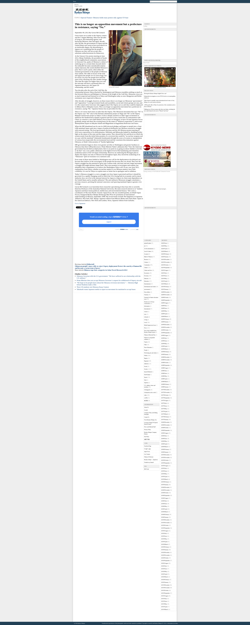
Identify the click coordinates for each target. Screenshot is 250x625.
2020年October (164, 297)
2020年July (164, 305)
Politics (146, 355)
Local (145, 322)
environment (147, 289)
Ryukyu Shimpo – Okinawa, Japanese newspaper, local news (89, 11)
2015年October (164, 460)
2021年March (164, 284)
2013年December (165, 520)
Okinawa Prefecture (148, 457)
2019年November (165, 327)
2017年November (165, 392)
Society (146, 369)
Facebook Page (147, 446)
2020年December (165, 292)
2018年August (164, 368)
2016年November (165, 425)
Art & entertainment (148, 248)
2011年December (165, 585)
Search (151, 1)
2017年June (164, 406)
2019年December (165, 324)
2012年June (164, 568)
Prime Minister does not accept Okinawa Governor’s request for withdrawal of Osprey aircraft (109, 280)
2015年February (165, 482)
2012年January (164, 582)
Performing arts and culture (150, 353)
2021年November (165, 262)
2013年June (164, 536)
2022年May (164, 246)
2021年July (164, 273)
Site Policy (146, 436)
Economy (146, 275)
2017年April (164, 411)
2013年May (164, 539)
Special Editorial (148, 372)
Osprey (146, 342)
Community (147, 265)
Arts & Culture (147, 251)
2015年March (164, 479)
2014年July (164, 501)
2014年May (164, 506)
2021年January (164, 289)
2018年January (164, 387)
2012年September (165, 560)
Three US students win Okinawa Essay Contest (93, 287)
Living (145, 319)
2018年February (165, 384)
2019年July (164, 338)
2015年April (164, 476)
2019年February (165, 351)
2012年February (165, 579)
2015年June (164, 471)
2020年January (164, 322)
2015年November (165, 457)
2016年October (164, 427)
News (145, 328)
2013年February (165, 547)
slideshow (146, 363)
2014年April (164, 509)
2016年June (164, 438)
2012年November (165, 555)
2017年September (165, 398)
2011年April (164, 606)
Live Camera (147, 454)
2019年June (164, 341)
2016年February (165, 449)
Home (74, 1)
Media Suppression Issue (150, 325)
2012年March (164, 577)
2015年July (164, 468)
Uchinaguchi (147, 389)
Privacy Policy (147, 429)
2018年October (164, 362)
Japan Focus (147, 451)
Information (147, 306)
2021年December (165, 259)
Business (146, 259)
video (145, 395)
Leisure (146, 311)
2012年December (165, 552)
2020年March (164, 316)
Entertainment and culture (150, 286)
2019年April (164, 346)
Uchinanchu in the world (150, 392)
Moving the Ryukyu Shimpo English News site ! (155, 93)
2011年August (164, 596)
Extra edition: (147, 292)
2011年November (165, 587)
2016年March (164, 446)
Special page (147, 374)
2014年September (165, 495)
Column (146, 262)
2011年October (164, 590)
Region (145, 358)
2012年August (164, 563)
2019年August (164, 335)
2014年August (164, 498)
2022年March (164, 251)
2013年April (164, 541)
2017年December (165, 389)
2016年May (164, 441)
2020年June (164, 308)
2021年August (164, 270)
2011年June (164, 601)
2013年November (165, 522)
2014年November (165, 490)
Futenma (146, 294)
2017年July (164, 403)
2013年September (165, 528)
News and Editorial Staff (150, 427)
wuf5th (145, 398)
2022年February (165, 254)
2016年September (165, 430)
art (144, 246)
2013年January (164, 549)
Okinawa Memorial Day (149, 335)
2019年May (164, 343)
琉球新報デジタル (124, 229)
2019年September (165, 332)
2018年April (164, 379)
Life (145, 314)
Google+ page (147, 449)
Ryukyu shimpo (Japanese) (151, 459)
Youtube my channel (149, 462)
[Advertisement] (141, 8)
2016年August (164, 433)
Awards (146, 410)
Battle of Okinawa (148, 256)
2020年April (164, 313)
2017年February (165, 417)
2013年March (164, 544)
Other (145, 344)
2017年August (164, 400)
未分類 (146, 400)
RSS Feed (146, 469)
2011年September (165, 593)
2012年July (164, 566)
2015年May (164, 474)
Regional (146, 361)
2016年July (164, 436)
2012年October (164, 558)
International (147, 309)
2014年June (164, 503)
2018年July (164, 370)
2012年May (164, 571)
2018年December (165, 357)
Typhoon (146, 382)
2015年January (164, 484)
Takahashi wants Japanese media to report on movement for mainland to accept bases (106, 289)
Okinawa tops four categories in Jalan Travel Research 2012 (105, 270)
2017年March (164, 414)
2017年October (164, 395)
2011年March (164, 609)
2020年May (164, 311)
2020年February (165, 319)
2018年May (164, 376)
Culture (146, 267)
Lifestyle (146, 317)
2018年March (164, 381)
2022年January (164, 256)
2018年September (165, 365)
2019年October (164, 330)
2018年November (165, 360)
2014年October (164, 492)
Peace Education (148, 347)
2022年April (164, 248)
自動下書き (147, 439)
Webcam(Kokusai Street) (160, 87)
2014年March (164, 511)
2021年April (164, 281)
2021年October (164, 265)
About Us (146, 407)
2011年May (164, 604)
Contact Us (146, 417)
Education (146, 281)
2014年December (165, 487)
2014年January (164, 517)
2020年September (165, 300)
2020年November (165, 294)
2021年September (165, 267)
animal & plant (147, 243)
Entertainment (147, 284)
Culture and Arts (148, 270)
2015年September (165, 463)
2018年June (164, 373)
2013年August (164, 531)
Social (145, 366)
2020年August (164, 303)
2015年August (164, 465)
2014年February (165, 514)
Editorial (146, 278)
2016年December (165, 422)
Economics (146, 273)
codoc (137, 229)
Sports (145, 377)
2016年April (164, 444)
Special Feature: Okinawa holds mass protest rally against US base (104, 18)
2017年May (164, 408)
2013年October (164, 525)
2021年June (164, 275)
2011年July (164, 598)
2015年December (165, 454)
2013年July (164, 533)
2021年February (165, 286)
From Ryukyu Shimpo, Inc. (150, 420)
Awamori (146, 254)
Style (145, 380)
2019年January (164, 354)
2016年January (164, 452)
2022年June (164, 243)
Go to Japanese (80, 203)
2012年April (164, 574)
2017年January (164, 419)
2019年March (164, 349)
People (145, 350)
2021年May (164, 278)
